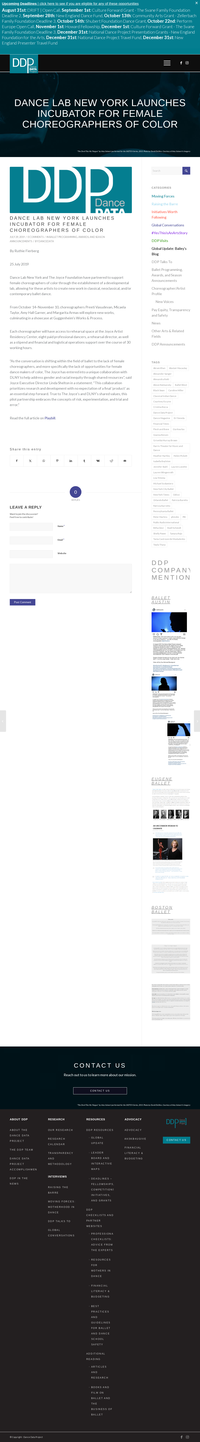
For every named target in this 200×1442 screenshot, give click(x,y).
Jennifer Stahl (160, 466)
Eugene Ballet (162, 781)
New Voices (164, 301)
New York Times (161, 494)
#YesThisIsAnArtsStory (170, 233)
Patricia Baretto (180, 500)
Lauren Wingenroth (163, 472)
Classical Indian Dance (164, 396)
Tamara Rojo (176, 533)
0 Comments (36, 237)
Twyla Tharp (159, 544)
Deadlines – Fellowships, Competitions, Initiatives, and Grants (102, 1189)
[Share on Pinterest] (57, 460)
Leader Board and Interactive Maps (101, 1161)
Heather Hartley (161, 455)
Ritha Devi (158, 528)
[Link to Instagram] (187, 63)
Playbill (50, 418)
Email (61, 539)
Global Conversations (168, 225)
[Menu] (166, 63)
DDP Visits (160, 240)
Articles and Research (100, 1372)
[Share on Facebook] (16, 460)
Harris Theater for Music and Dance (168, 448)
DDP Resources (100, 1130)
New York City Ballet (163, 489)
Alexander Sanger (162, 373)
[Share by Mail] (124, 460)
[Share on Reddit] (111, 460)
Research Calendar (56, 1142)
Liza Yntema (159, 478)
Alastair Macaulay (178, 368)
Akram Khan (159, 368)
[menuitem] (166, 63)
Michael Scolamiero (163, 483)
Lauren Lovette (179, 466)
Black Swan (159, 390)
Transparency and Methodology (60, 1158)
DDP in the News (19, 1181)
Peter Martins (160, 517)
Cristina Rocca (160, 407)
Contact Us (100, 1090)
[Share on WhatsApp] (43, 460)
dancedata (46, 241)
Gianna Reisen (160, 435)
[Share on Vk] (97, 460)
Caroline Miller (176, 390)
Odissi (176, 494)
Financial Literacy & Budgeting (100, 1291)
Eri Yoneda (179, 418)
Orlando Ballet (160, 500)
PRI (184, 517)
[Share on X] (30, 460)
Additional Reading (95, 1356)
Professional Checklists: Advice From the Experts (102, 1242)
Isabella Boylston (162, 461)
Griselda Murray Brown (165, 440)
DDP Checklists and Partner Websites (100, 1218)
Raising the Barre (165, 204)
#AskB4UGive (135, 1139)
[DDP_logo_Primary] (24, 63)
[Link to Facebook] (181, 63)
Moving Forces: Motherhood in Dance (61, 1207)
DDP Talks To (162, 262)
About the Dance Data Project (19, 1135)
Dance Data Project (163, 412)
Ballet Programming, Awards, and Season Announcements (167, 275)
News (156, 323)
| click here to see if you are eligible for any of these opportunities (70, 4)
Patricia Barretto (161, 505)
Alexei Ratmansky (162, 385)
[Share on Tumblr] (84, 460)
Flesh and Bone (161, 429)
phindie (175, 517)
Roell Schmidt (174, 528)
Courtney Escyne (162, 401)
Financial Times (161, 423)
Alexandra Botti (161, 379)
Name (61, 526)
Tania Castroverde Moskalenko (169, 539)
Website (62, 553)
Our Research (60, 1130)
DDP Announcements (168, 344)
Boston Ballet (162, 909)
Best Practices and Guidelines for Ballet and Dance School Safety (101, 1325)
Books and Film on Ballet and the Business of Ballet (101, 1401)
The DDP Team (21, 1149)
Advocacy (133, 1130)
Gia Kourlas (179, 429)
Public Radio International (166, 522)
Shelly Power (159, 533)
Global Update (97, 1140)
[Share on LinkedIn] (71, 460)
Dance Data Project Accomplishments (23, 1164)
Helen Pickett (180, 455)
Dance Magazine (161, 418)
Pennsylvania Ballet (163, 511)
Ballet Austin (161, 600)
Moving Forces (163, 196)
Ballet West (181, 385)
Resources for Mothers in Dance (101, 1268)
